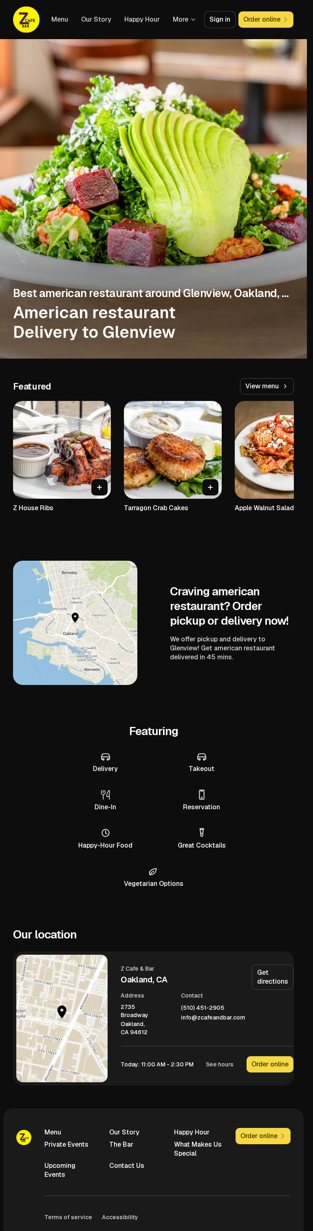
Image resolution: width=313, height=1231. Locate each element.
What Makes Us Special (198, 1149)
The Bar (121, 1144)
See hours (220, 1064)
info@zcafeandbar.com (213, 1018)
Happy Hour (142, 19)
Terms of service (68, 1217)
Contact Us (126, 1165)
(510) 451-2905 (202, 1008)
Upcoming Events (59, 1170)
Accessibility (120, 1217)
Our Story (96, 19)
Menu (59, 19)
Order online (270, 1064)
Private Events (66, 1144)
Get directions (272, 977)
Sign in (219, 19)
